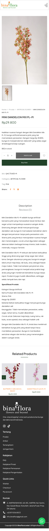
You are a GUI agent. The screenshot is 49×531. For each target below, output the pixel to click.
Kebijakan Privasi (9, 464)
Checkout (7, 488)
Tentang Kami (8, 445)
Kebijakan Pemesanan (11, 468)
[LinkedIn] (18, 189)
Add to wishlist (44, 155)
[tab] (25, 206)
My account (7, 492)
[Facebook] (10, 189)
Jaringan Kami (8, 449)
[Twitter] (14, 189)
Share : (5, 189)
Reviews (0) (25, 209)
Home (4, 109)
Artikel (5, 441)
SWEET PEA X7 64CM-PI (36, 389)
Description (25, 205)
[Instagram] (4, 426)
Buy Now (24, 163)
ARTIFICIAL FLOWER (24, 109)
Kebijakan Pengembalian (12, 472)
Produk (11, 109)
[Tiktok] (8, 426)
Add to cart (28, 155)
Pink (7, 184)
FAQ (4, 460)
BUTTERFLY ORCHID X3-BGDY (12, 390)
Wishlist (6, 484)
